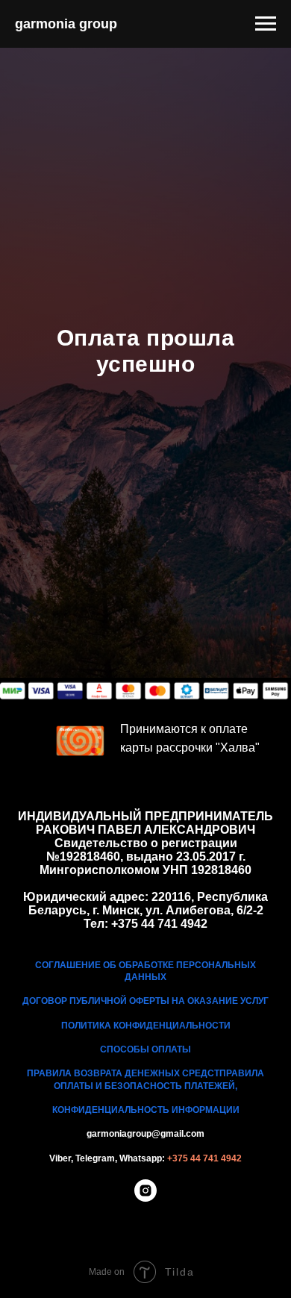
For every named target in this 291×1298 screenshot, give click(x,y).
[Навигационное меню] (265, 23)
